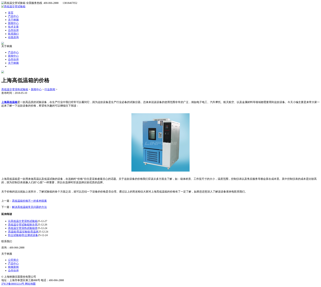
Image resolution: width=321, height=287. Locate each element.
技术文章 (13, 26)
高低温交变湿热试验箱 (14, 89)
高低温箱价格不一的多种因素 (29, 200)
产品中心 (13, 16)
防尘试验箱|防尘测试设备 (23, 235)
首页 (10, 12)
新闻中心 (13, 23)
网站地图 (30, 283)
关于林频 (13, 19)
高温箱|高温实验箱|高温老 (23, 231)
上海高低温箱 (9, 102)
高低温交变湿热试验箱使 (22, 228)
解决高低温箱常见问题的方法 (29, 207)
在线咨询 (13, 37)
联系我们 (13, 33)
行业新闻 (49, 89)
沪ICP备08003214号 (13, 283)
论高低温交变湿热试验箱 (22, 221)
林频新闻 (13, 267)
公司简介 (13, 260)
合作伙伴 (13, 30)
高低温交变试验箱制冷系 (22, 224)
